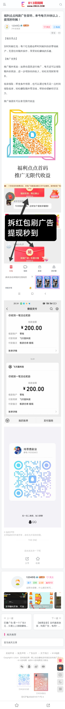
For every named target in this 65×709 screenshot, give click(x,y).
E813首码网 (35, 660)
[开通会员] (60, 668)
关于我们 (44, 653)
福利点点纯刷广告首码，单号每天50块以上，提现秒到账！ (32, 17)
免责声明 (21, 653)
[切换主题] (60, 682)
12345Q (16, 25)
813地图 (55, 653)
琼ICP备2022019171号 (31, 696)
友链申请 (10, 653)
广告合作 (33, 653)
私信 (58, 27)
